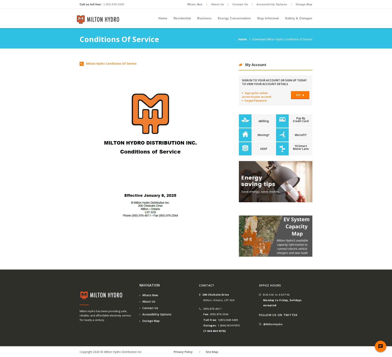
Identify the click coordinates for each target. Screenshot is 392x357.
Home (243, 39)
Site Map (212, 352)
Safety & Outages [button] (298, 18)
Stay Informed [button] (268, 18)
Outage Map (304, 4)
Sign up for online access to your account (256, 94)
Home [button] (162, 18)
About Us (217, 4)
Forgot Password (256, 100)
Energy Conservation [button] (234, 18)
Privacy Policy (183, 352)
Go (298, 95)
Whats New (195, 4)
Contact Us (240, 4)
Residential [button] (182, 18)
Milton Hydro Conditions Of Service (110, 63)
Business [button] (204, 18)
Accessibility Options (271, 4)
